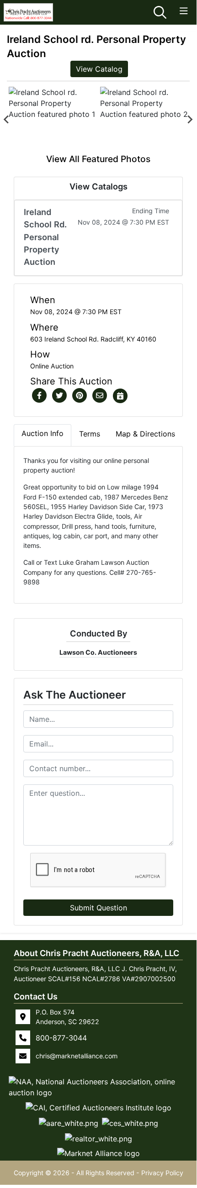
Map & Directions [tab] (145, 433)
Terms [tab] (89, 433)
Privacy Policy (162, 1173)
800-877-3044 (61, 1037)
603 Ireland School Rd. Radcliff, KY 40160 (93, 339)
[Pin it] (79, 396)
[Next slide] (189, 119)
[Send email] (100, 396)
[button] (39, 396)
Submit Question (98, 907)
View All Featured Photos (98, 158)
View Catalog (99, 69)
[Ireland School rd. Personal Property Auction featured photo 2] (144, 119)
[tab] (42, 435)
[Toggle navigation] (183, 11)
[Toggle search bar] (160, 12)
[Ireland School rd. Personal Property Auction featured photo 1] (52, 119)
